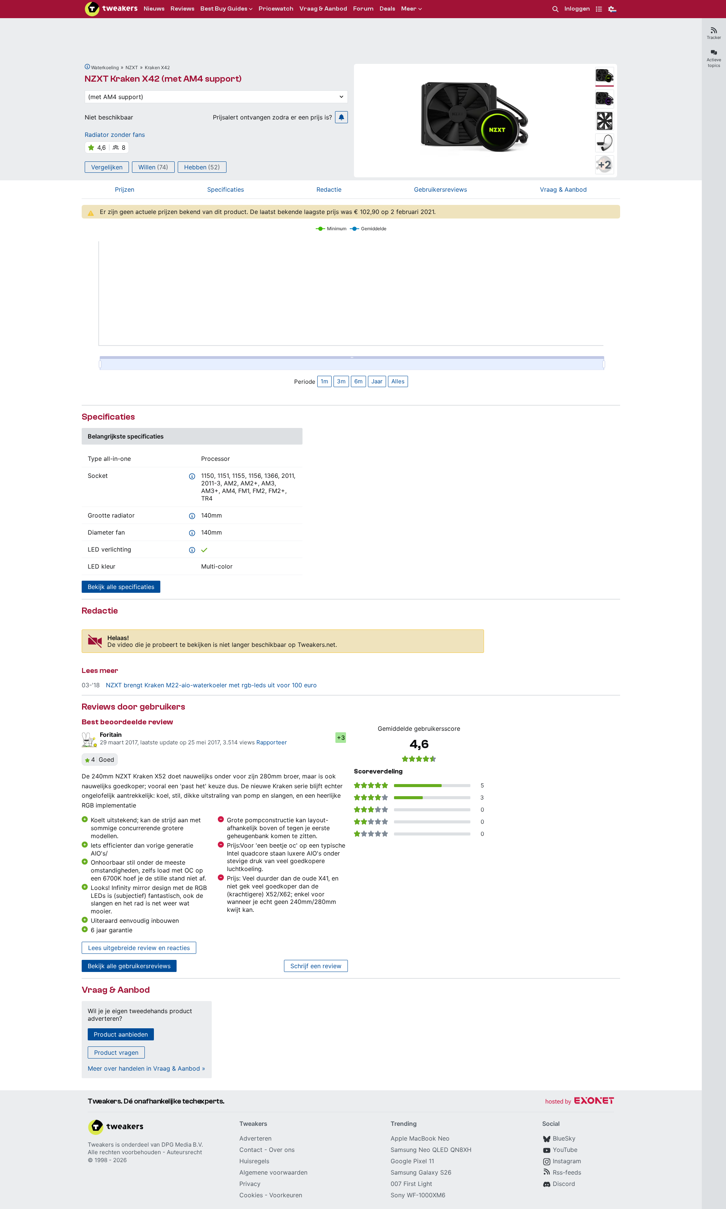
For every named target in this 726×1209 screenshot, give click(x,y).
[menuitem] (555, 9)
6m (358, 381)
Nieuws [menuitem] (154, 8)
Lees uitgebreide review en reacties (139, 948)
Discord (564, 1183)
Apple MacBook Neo (420, 1138)
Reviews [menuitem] (182, 8)
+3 (341, 737)
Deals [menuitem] (387, 8)
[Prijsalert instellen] (341, 117)
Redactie (328, 189)
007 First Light (411, 1183)
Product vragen (116, 1052)
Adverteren (255, 1138)
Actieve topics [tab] (714, 62)
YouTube (565, 1149)
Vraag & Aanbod (563, 189)
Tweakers (101, 1144)
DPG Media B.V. (182, 1144)
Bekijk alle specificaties (121, 587)
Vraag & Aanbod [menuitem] (323, 8)
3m (341, 381)
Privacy (250, 1183)
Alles (398, 381)
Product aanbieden (121, 1034)
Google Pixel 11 (412, 1161)
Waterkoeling (105, 67)
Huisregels (254, 1161)
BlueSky (564, 1138)
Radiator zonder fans (115, 134)
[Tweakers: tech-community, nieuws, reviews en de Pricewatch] (111, 9)
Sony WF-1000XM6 (418, 1195)
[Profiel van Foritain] (89, 739)
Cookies (251, 1195)
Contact (250, 1149)
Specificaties (225, 189)
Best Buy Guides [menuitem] (223, 8)
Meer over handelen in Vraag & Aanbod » (146, 1068)
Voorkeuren (285, 1195)
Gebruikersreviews (440, 189)
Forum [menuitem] (363, 8)
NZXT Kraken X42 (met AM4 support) (163, 79)
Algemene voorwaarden (273, 1172)
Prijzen (124, 189)
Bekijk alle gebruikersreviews (129, 966)
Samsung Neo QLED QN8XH (431, 1149)
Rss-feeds (567, 1172)
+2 (604, 164)
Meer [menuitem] (409, 8)
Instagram (567, 1161)
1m (324, 381)
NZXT (132, 67)
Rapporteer (271, 742)
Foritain (111, 734)
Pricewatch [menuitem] (276, 8)
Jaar (377, 381)
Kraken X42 (157, 67)
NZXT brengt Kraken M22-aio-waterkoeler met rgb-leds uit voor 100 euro (211, 685)
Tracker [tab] (714, 37)
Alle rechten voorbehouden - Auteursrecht (145, 1152)
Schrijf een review (315, 966)
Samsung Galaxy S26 (421, 1172)
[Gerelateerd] (87, 66)
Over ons (282, 1149)
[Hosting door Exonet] (579, 1101)
